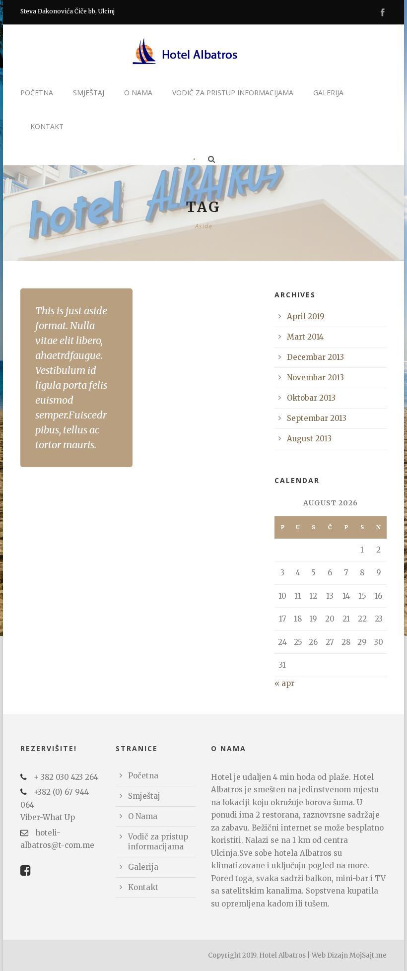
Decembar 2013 (315, 357)
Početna (36, 92)
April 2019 (306, 316)
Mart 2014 (305, 337)
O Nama (138, 92)
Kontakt (47, 126)
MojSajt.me (368, 955)
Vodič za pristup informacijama (232, 92)
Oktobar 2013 (311, 398)
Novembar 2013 (315, 377)
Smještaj (88, 92)
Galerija (328, 92)
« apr (284, 683)
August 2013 (309, 438)
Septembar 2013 (316, 418)
